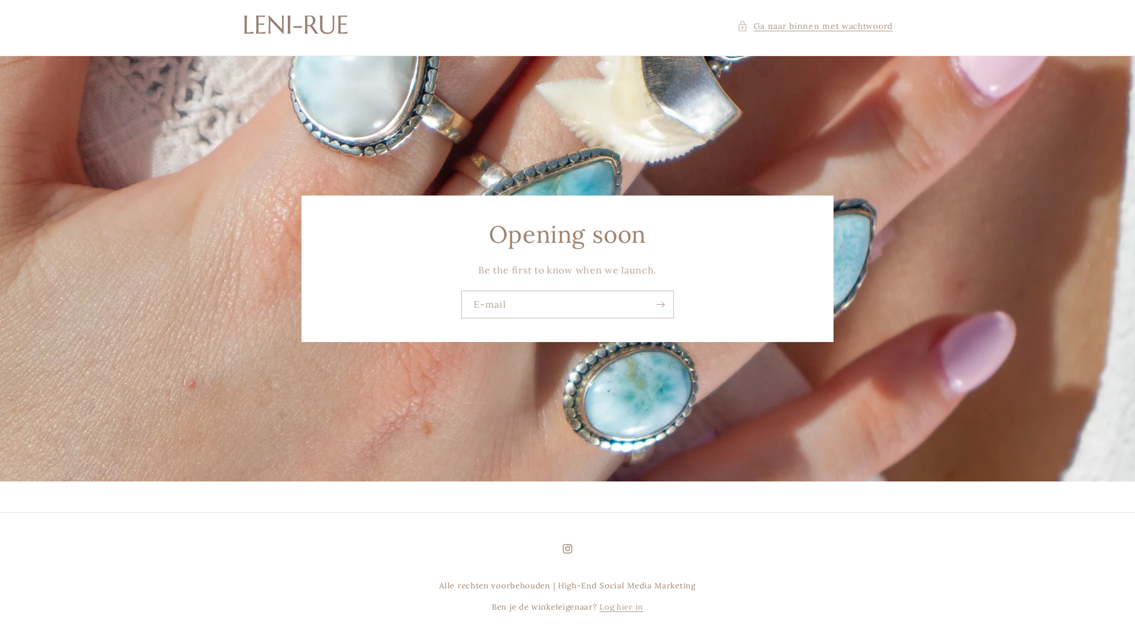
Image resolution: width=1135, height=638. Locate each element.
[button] (815, 26)
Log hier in (621, 607)
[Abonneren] (660, 304)
